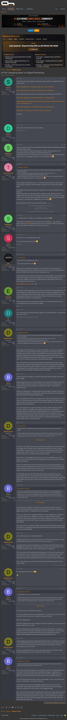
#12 (64, 422)
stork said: (20, 257)
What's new (19, 9)
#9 (64, 309)
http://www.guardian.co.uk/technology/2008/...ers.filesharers (35, 90)
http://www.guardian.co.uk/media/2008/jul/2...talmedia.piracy (35, 107)
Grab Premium (21, 284)
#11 (64, 373)
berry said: (20, 426)
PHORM (29, 223)
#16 (64, 588)
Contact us (34, 715)
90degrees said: (22, 167)
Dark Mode (5, 715)
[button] (24, 9)
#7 (64, 254)
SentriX (4, 75)
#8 (64, 287)
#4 (64, 164)
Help (57, 715)
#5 (64, 215)
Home (4, 9)
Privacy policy (51, 715)
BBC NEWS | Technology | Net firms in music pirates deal (34, 110)
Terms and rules (42, 715)
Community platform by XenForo (33, 718)
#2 (64, 125)
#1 (64, 78)
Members (30, 9)
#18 (64, 657)
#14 (64, 533)
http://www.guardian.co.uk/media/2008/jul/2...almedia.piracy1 (36, 98)
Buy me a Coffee (30, 284)
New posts (3, 12)
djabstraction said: (22, 488)
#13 (64, 485)
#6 (64, 234)
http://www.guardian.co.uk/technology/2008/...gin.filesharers (35, 87)
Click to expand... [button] (41, 440)
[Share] (62, 78)
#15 (64, 569)
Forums (10, 9)
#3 (64, 144)
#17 (64, 638)
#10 (64, 329)
